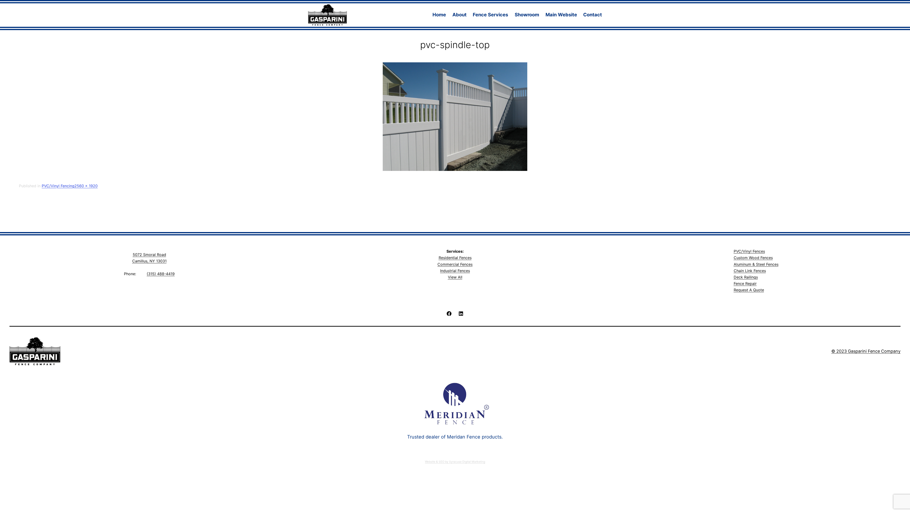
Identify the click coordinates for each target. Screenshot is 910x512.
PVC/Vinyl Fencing (58, 185)
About (459, 15)
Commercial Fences (455, 264)
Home (439, 15)
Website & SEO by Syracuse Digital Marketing (455, 461)
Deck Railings (746, 277)
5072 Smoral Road (149, 254)
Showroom (527, 15)
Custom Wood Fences (753, 257)
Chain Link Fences (750, 270)
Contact (592, 15)
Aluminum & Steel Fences (756, 264)
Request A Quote (749, 290)
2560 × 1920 (86, 185)
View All (455, 277)
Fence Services (490, 15)
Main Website (561, 15)
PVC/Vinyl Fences (749, 251)
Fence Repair (745, 283)
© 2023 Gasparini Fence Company (866, 351)
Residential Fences (455, 257)
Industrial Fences (455, 270)
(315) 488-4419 (161, 273)
